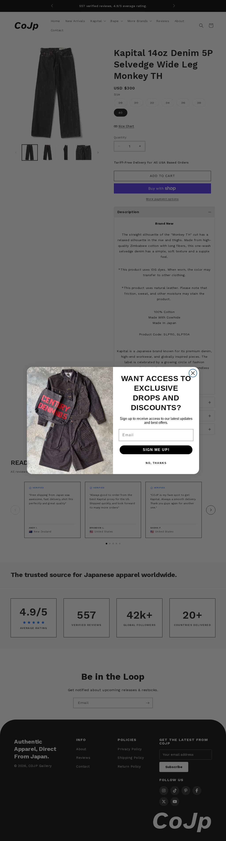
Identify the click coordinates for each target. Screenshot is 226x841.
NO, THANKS (156, 463)
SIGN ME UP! (156, 450)
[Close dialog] (193, 373)
